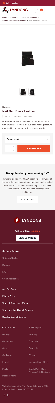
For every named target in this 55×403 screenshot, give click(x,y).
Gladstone (7, 355)
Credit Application (10, 279)
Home (4, 18)
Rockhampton (35, 327)
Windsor (32, 355)
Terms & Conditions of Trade (15, 303)
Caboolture (7, 341)
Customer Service (10, 251)
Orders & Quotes (10, 258)
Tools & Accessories (29, 18)
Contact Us (27, 199)
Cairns (5, 348)
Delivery (6, 265)
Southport (33, 341)
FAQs (4, 272)
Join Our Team (9, 289)
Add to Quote (34, 148)
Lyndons (35, 231)
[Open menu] (49, 9)
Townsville (33, 348)
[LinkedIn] (8, 396)
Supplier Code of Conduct (14, 317)
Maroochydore (9, 376)
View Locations (27, 238)
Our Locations (8, 327)
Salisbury (33, 334)
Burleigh (6, 334)
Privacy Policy (8, 296)
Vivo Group (27, 386)
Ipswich (5, 362)
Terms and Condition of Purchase (17, 310)
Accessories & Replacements (14, 20)
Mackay (6, 369)
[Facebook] (4, 396)
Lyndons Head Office (38, 362)
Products (13, 18)
